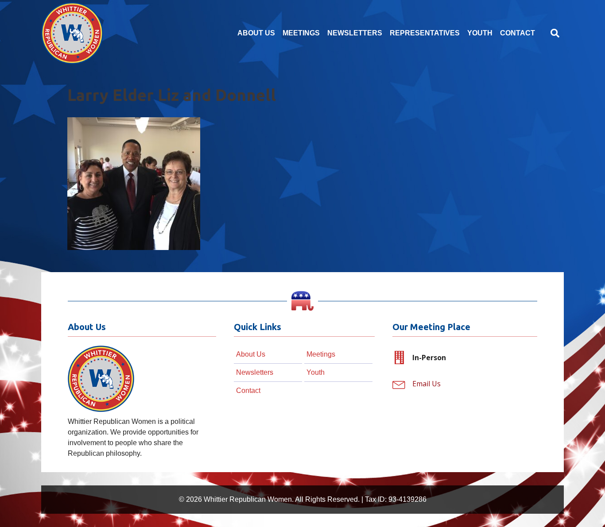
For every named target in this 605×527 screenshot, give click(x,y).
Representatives (425, 33)
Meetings (301, 33)
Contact (517, 33)
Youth (480, 33)
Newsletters (354, 33)
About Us (256, 33)
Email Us (426, 384)
